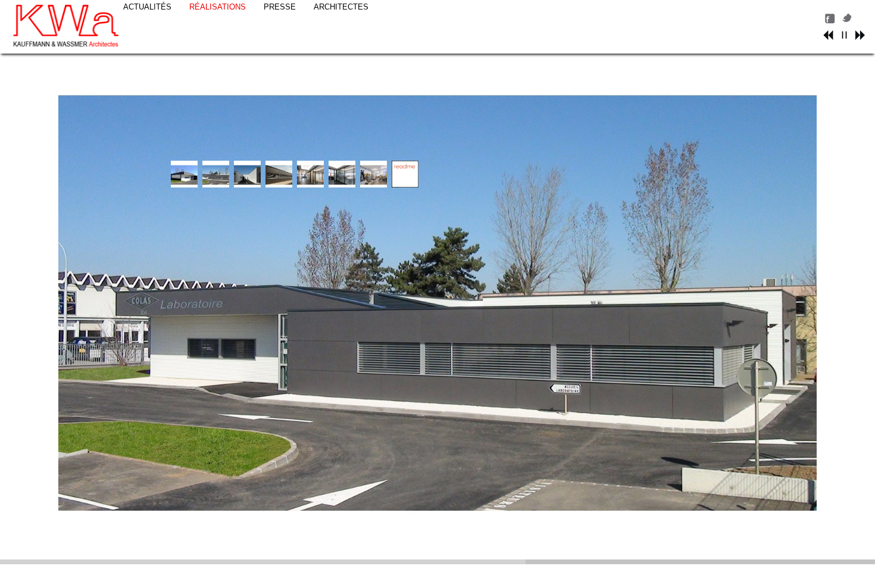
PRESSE (280, 6)
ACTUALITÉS (147, 6)
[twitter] (848, 22)
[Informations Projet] (405, 184)
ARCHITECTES (341, 6)
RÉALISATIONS (217, 6)
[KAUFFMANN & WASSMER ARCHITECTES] (66, 27)
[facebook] (830, 22)
